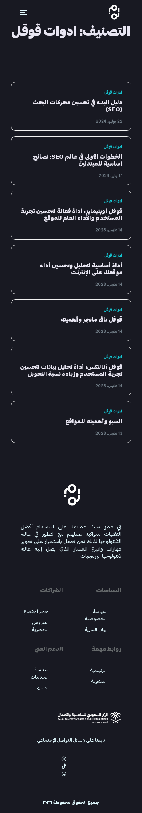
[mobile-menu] (19, 12)
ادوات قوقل (113, 92)
